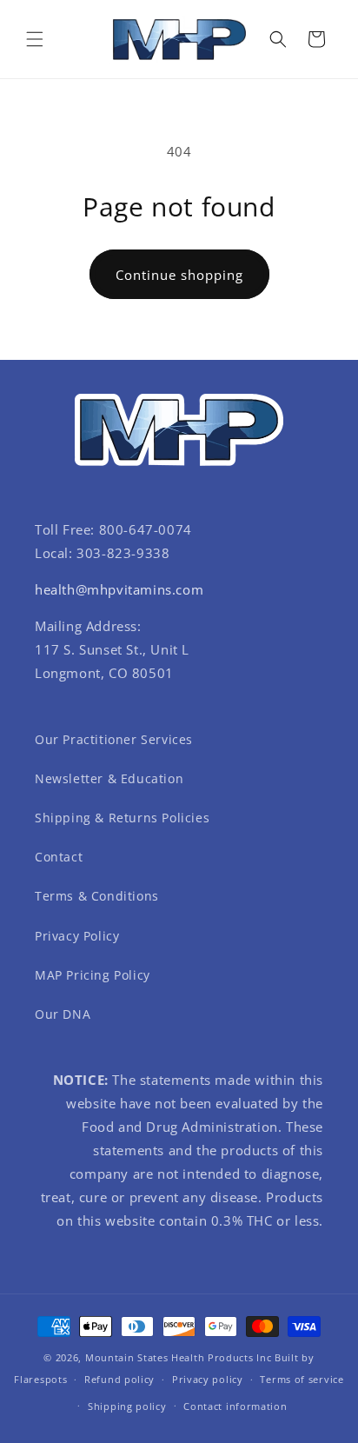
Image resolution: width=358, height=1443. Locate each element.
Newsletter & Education (109, 778)
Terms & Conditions (97, 896)
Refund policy (119, 1379)
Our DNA (62, 1014)
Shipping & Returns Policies (122, 817)
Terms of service (301, 1379)
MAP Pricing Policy (92, 975)
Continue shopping (179, 274)
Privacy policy (207, 1379)
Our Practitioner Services (114, 739)
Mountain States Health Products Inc (178, 1357)
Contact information (235, 1406)
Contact (59, 856)
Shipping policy (127, 1406)
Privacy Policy (77, 936)
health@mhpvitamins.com (119, 589)
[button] (35, 39)
